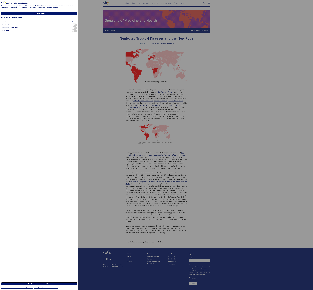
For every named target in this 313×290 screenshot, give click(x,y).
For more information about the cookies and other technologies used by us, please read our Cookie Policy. (29, 288)
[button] (7, 22)
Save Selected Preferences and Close (39, 284)
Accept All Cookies (39, 13)
